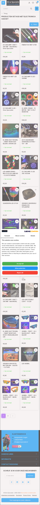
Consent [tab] (7, 235)
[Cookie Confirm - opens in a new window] (31, 231)
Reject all (20, 272)
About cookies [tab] (20, 235)
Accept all (20, 263)
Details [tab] (33, 235)
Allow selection (20, 268)
